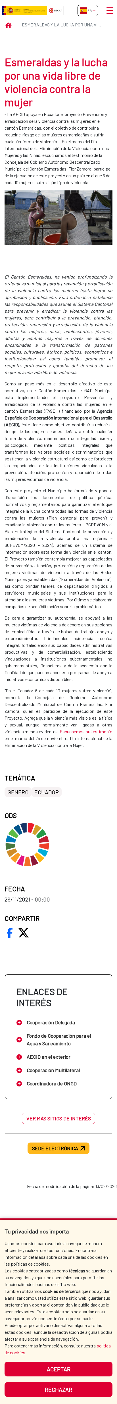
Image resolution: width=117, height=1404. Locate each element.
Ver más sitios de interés (58, 1118)
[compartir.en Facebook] (10, 933)
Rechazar (58, 1389)
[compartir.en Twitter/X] (23, 933)
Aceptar (58, 1369)
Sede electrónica (55, 1148)
